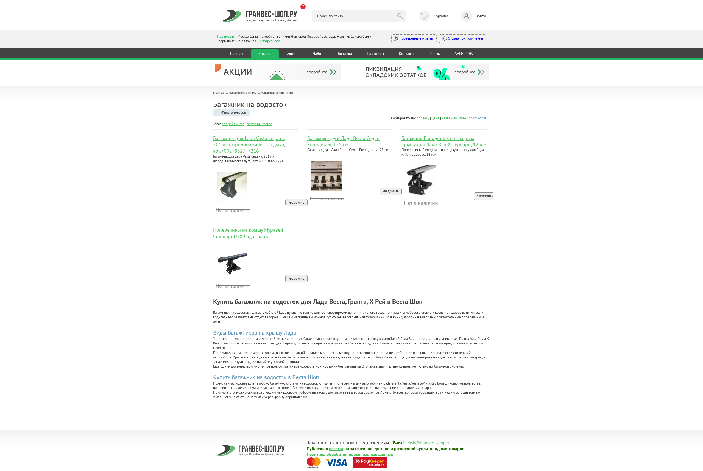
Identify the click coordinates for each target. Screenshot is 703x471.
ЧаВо (317, 53)
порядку (423, 118)
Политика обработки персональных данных (350, 454)
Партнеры (375, 53)
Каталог (265, 53)
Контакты (407, 53)
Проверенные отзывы (416, 38)
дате (462, 118)
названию (449, 118)
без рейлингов (233, 124)
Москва (243, 36)
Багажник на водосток (277, 93)
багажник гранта (259, 124)
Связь (435, 53)
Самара (356, 36)
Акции (292, 53)
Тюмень (232, 41)
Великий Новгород (291, 36)
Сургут (367, 36)
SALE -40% (464, 53)
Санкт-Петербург (263, 36)
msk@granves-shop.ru (429, 442)
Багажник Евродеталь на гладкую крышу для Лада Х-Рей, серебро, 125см (444, 141)
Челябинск (247, 41)
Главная (236, 53)
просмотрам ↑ (479, 118)
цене (435, 118)
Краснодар (327, 36)
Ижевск (313, 36)
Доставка (344, 53)
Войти (481, 15)
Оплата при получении (465, 38)
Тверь (221, 41)
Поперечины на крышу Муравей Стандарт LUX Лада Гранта (248, 233)
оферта (336, 448)
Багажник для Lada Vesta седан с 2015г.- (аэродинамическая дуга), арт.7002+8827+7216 (249, 144)
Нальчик (343, 36)
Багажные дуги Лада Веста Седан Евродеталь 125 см (343, 141)
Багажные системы (242, 93)
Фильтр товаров (233, 112)
